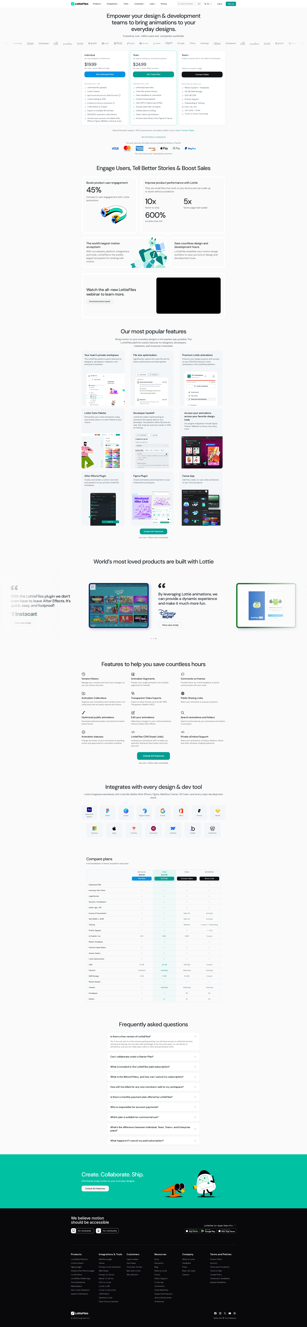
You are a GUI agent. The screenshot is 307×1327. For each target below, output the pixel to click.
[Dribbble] (234, 1313)
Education (158, 1263)
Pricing (164, 4)
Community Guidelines (220, 1278)
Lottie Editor (76, 1274)
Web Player (104, 1271)
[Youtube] (229, 1313)
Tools (126, 4)
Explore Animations (79, 1294)
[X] (225, 1313)
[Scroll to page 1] (150, 638)
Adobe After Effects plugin (82, 1271)
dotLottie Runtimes (162, 1297)
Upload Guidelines (218, 1282)
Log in (219, 4)
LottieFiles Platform (79, 1259)
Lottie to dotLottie (107, 1290)
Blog (156, 1267)
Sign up (231, 4)
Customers (139, 4)
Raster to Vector (106, 1278)
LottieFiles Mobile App (80, 1278)
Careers (185, 1274)
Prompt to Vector (107, 1274)
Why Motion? (132, 1274)
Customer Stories (134, 1267)
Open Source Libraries (108, 1301)
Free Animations (78, 1282)
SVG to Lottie (105, 1282)
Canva (101, 1263)
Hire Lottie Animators (80, 1290)
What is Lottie (160, 1271)
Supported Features (163, 1294)
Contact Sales (188, 130)
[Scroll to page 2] (153, 638)
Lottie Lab (158, 1282)
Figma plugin (76, 1267)
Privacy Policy (216, 1259)
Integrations (112, 4)
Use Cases (131, 1263)
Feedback (186, 1263)
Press (184, 1267)
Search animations (187, 4)
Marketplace (76, 1286)
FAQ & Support (161, 1278)
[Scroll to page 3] (156, 638)
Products (97, 4)
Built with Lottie (133, 1271)
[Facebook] (215, 1313)
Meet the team (188, 1271)
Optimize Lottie (105, 1297)
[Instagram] (220, 1313)
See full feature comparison (154, 137)
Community (159, 1286)
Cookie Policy (216, 1274)
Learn (152, 4)
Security (213, 1263)
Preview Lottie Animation (110, 1267)
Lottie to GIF (104, 1286)
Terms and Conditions (219, 1267)
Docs (156, 1259)
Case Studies (132, 1259)
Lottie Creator (77, 1263)
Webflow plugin (105, 1259)
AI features (159, 1301)
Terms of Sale (216, 1271)
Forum (157, 1274)
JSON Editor (104, 1294)
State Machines (161, 1290)
